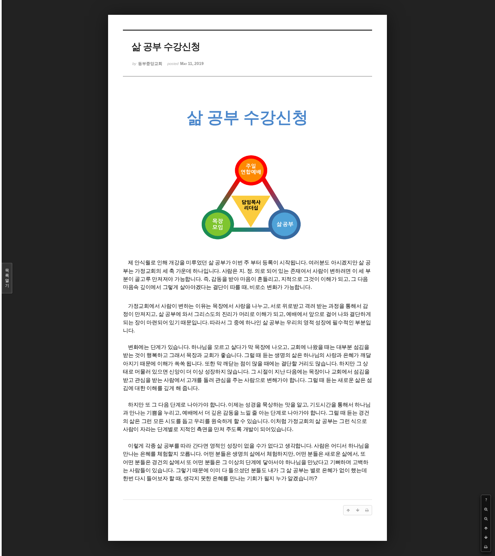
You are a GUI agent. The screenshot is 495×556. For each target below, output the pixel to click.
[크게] (486, 509)
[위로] (486, 528)
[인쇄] (486, 547)
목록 (7, 278)
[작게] (486, 518)
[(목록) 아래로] (486, 537)
